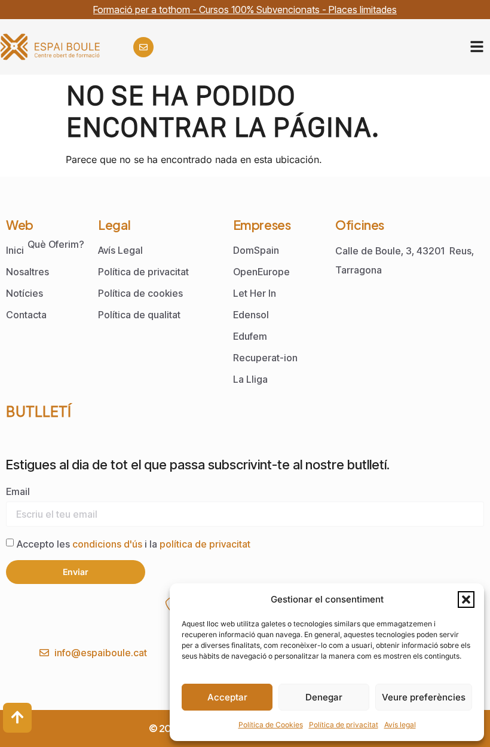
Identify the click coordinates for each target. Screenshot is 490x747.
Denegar (323, 697)
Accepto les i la (133, 544)
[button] (466, 599)
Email (18, 491)
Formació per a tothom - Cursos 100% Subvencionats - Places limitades (245, 10)
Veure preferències (424, 697)
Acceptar (227, 697)
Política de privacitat (343, 724)
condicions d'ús (108, 544)
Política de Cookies (270, 724)
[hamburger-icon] (476, 47)
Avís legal (400, 724)
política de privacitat (205, 544)
